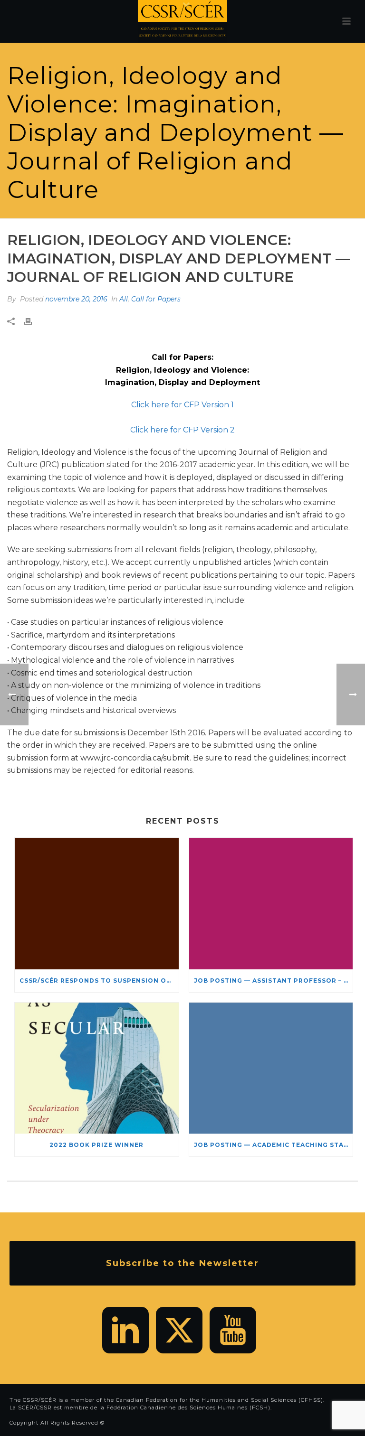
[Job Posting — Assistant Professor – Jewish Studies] (271, 903)
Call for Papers (156, 299)
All (123, 299)
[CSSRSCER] (182, 21)
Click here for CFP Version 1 (182, 404)
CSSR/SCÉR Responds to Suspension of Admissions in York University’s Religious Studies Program (99, 980)
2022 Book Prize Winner (96, 1144)
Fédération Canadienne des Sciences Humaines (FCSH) (188, 1407)
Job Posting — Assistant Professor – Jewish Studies (273, 980)
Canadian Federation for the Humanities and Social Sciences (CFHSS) (219, 1400)
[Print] (32, 321)
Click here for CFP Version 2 (182, 429)
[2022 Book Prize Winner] (97, 1068)
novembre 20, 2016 (76, 299)
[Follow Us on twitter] (179, 1330)
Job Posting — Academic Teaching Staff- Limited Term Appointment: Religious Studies (273, 1144)
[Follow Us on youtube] (233, 1330)
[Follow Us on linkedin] (125, 1330)
